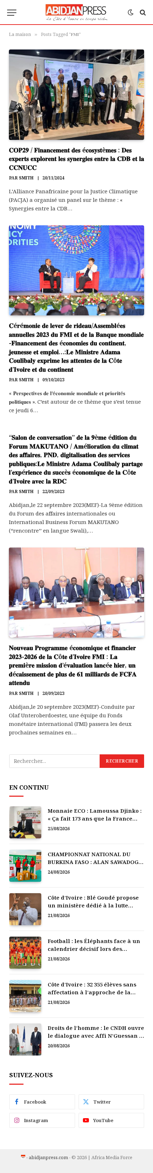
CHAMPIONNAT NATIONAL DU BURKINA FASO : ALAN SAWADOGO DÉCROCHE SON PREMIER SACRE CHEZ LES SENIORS (95, 865)
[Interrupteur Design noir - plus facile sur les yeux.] (130, 12)
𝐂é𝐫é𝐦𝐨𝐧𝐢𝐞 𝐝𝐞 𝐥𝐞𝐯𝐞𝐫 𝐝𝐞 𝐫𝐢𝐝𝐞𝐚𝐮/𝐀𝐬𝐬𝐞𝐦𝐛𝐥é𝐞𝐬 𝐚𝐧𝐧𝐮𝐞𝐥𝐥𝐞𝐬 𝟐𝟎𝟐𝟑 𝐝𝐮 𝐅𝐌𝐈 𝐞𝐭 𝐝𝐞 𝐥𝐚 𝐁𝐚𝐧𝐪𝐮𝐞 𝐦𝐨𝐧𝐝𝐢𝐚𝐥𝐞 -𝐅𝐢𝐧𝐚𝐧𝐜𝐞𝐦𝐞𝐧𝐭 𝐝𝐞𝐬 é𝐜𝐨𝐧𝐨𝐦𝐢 (76, 347)
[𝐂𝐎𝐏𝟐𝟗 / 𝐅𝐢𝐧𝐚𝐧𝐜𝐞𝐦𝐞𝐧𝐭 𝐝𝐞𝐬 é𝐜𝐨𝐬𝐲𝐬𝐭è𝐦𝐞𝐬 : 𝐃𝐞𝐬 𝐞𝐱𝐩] (76, 94)
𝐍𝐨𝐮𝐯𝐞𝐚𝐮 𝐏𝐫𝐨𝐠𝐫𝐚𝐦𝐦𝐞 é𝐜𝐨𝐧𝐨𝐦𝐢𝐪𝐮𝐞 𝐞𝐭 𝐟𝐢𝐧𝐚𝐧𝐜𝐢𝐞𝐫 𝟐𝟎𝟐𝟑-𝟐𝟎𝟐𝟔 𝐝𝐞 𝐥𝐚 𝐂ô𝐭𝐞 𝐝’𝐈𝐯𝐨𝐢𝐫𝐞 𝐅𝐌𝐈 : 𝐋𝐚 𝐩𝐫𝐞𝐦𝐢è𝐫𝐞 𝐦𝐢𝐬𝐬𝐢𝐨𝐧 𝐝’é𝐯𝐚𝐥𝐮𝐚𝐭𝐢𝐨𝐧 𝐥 (73, 665)
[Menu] (11, 13)
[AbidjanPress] (77, 12)
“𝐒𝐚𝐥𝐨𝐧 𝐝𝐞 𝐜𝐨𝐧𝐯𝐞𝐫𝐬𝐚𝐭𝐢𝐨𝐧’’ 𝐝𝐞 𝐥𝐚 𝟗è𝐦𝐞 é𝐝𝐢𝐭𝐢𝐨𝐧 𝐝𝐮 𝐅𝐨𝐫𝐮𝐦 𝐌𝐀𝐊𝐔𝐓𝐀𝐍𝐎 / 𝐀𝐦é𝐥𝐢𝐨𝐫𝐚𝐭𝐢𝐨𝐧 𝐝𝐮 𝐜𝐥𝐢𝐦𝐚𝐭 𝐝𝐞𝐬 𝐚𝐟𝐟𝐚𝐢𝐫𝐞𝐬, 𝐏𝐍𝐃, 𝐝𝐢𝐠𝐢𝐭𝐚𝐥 (76, 459)
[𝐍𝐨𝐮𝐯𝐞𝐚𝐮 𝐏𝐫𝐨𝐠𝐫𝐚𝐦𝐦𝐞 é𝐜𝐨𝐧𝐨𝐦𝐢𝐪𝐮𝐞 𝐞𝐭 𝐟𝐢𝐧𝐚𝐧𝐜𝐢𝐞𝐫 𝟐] (76, 593)
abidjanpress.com (48, 1157)
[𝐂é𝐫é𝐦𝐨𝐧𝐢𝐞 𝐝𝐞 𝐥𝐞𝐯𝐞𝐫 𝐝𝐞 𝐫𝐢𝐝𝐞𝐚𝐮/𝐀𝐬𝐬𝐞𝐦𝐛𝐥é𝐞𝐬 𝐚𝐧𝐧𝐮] (76, 270)
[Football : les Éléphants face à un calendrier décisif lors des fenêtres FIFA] (25, 953)
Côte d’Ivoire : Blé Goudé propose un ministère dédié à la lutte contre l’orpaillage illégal (93, 905)
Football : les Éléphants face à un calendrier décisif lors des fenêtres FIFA (94, 948)
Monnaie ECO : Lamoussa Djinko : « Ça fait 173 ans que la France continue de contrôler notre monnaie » (95, 822)
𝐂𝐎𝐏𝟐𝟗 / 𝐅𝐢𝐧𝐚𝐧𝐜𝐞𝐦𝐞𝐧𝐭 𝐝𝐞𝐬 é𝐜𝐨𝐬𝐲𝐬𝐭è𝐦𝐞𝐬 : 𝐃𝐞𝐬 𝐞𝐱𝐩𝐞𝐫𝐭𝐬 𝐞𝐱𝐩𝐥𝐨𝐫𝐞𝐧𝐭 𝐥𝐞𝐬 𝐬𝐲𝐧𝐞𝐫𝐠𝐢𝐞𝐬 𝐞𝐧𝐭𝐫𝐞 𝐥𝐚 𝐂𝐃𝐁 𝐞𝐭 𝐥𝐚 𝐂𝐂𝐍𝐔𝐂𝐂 (76, 159)
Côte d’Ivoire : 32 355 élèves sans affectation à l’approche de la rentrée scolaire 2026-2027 (92, 992)
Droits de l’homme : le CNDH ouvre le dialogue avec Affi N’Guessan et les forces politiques (96, 1035)
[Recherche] (142, 13)
